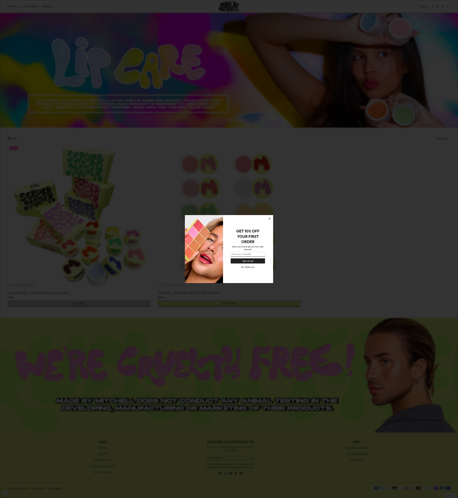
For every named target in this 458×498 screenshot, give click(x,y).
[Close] (269, 218)
